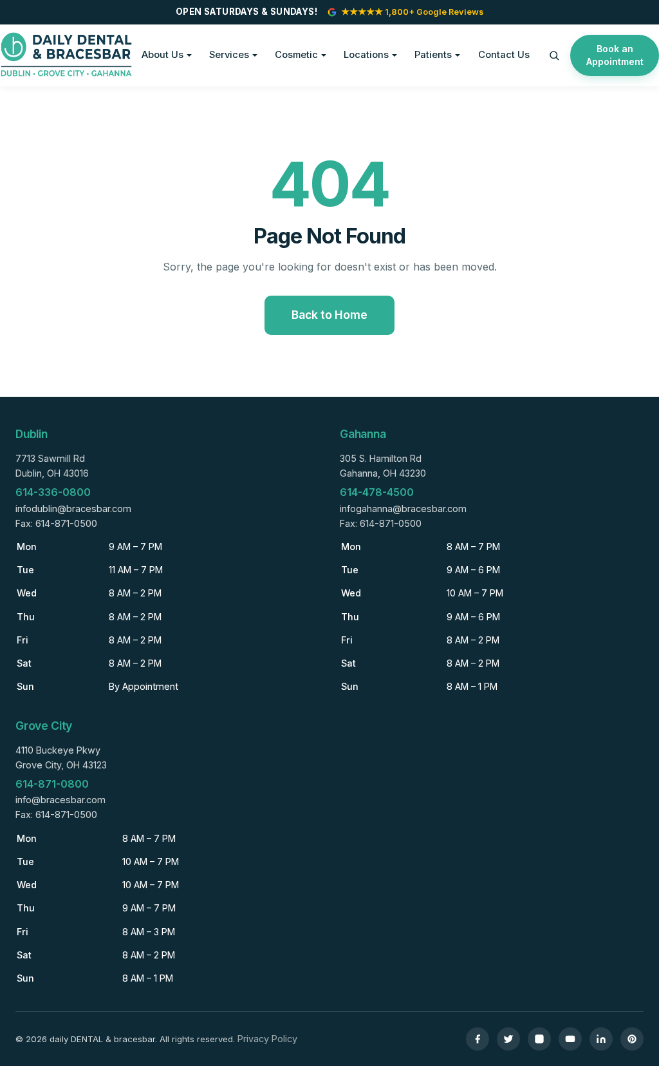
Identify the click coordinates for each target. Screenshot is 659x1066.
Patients (433, 55)
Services (229, 55)
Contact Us (504, 55)
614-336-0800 (53, 492)
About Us (162, 55)
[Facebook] (477, 1039)
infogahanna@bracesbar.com (403, 508)
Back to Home (329, 314)
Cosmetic (296, 55)
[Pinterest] (632, 1039)
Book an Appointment (615, 55)
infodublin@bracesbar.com (73, 508)
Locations (366, 55)
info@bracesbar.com (60, 799)
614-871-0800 (52, 783)
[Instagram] (539, 1039)
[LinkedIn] (601, 1039)
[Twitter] (508, 1039)
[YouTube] (570, 1039)
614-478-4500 (377, 492)
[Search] (554, 55)
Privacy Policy (267, 1038)
